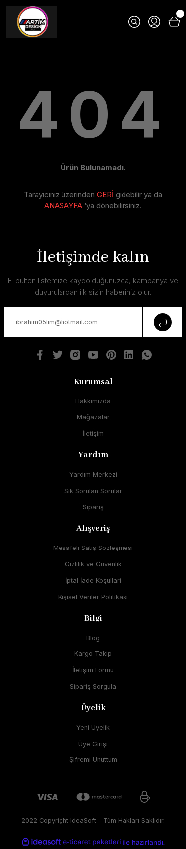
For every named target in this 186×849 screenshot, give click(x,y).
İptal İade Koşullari (93, 580)
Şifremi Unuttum (93, 759)
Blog (93, 638)
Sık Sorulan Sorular (93, 491)
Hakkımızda (93, 401)
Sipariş (93, 507)
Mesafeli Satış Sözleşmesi (93, 547)
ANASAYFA (63, 205)
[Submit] (162, 322)
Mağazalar (93, 417)
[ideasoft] (41, 842)
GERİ (105, 194)
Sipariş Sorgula (93, 686)
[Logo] (31, 22)
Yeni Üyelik (93, 727)
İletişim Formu (93, 670)
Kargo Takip (93, 653)
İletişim (93, 433)
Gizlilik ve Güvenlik (93, 564)
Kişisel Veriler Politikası (93, 596)
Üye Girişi (93, 744)
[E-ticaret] (92, 842)
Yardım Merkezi (93, 474)
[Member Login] (154, 22)
